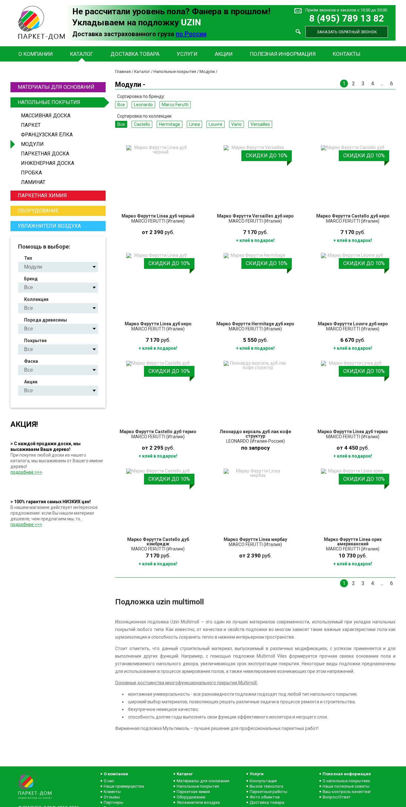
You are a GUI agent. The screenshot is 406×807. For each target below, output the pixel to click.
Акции (224, 54)
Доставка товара (135, 54)
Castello (142, 124)
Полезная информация (283, 54)
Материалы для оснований (56, 87)
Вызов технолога (266, 786)
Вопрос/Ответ (337, 797)
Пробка (31, 173)
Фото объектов (265, 797)
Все (121, 104)
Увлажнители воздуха (49, 226)
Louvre (215, 124)
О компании (35, 54)
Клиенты (112, 791)
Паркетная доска (45, 154)
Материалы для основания (203, 780)
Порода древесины (45, 320)
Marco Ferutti (175, 104)
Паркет (31, 125)
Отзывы (112, 797)
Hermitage (169, 124)
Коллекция (36, 299)
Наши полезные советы (346, 786)
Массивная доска (45, 116)
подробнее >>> (26, 472)
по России (191, 34)
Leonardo (143, 104)
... (382, 84)
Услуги (187, 54)
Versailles (260, 124)
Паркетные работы (268, 791)
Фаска (31, 361)
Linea (194, 124)
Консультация (263, 780)
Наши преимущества (124, 786)
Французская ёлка (47, 135)
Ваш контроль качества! (347, 791)
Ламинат (33, 182)
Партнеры (113, 802)
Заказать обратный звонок (347, 31)
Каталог (81, 54)
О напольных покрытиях (346, 780)
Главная (123, 71)
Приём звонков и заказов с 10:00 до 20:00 (346, 10)
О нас (109, 780)
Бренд (31, 279)
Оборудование (38, 211)
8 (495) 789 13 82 (346, 18)
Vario (236, 124)
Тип (28, 258)
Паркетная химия (42, 195)
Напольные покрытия (49, 102)
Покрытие (35, 340)
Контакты (346, 54)
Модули (32, 144)
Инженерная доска (47, 163)
